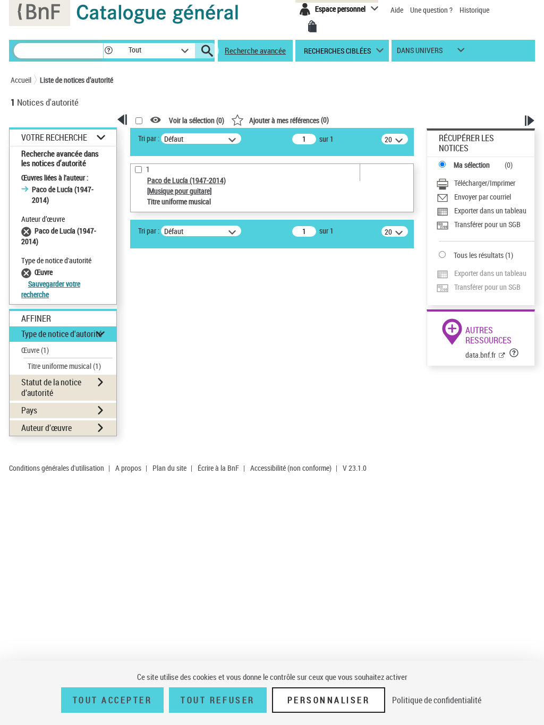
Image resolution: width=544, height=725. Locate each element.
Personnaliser (328, 700)
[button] (108, 50)
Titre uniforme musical (64, 366)
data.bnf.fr (480, 355)
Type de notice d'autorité (61, 334)
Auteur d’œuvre (46, 428)
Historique (474, 10)
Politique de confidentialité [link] (436, 700)
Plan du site (169, 468)
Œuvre (35, 350)
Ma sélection (472, 165)
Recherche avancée (255, 50)
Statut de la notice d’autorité (51, 387)
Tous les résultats (479, 255)
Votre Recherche (54, 137)
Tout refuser (217, 700)
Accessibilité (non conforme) (291, 468)
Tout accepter (112, 700)
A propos (128, 468)
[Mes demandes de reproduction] (312, 26)
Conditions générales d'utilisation (56, 468)
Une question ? (432, 10)
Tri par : (148, 138)
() (289, 120)
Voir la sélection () (196, 120)
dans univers (420, 52)
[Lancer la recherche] (207, 51)
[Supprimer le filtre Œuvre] (28, 272)
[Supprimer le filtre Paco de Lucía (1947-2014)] (28, 231)
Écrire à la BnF (218, 468)
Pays (29, 410)
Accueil (21, 80)
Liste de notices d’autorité (76, 80)
